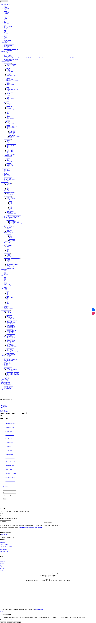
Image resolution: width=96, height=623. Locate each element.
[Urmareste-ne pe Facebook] (93, 309)
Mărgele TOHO (9, 431)
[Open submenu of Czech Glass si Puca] (10, 310)
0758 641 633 (4, 534)
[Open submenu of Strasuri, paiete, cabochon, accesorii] (20, 258)
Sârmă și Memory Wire (10, 461)
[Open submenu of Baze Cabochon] (11, 139)
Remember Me (7, 495)
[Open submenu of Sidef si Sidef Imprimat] (14, 192)
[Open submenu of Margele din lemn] (14, 220)
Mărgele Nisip (8, 446)
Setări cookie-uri (4, 0)
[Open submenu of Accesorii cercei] (11, 63)
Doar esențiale (10, 622)
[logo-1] (48, 398)
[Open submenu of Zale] (6, 102)
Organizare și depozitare (10, 473)
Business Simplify (39, 609)
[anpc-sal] (48, 607)
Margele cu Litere (9, 438)
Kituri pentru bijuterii (10, 477)
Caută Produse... (3, 513)
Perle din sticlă (8, 450)
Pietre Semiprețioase (9, 423)
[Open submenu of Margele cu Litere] (9, 168)
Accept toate (3, 622)
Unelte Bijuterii (8, 469)
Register (4, 501)
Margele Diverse (9, 442)
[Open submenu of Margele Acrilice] (11, 196)
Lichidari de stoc (9, 484)
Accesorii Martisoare (10, 481)
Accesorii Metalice (9, 435)
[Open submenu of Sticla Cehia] (9, 311)
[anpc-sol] (48, 598)
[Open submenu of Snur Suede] (9, 368)
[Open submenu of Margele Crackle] (11, 183)
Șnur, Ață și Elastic (9, 465)
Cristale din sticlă (9, 454)
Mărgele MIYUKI (9, 427)
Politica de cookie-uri (14, 619)
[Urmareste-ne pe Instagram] (93, 313)
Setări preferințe (17, 622)
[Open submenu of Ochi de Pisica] (10, 253)
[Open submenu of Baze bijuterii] (10, 73)
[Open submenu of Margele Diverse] (8, 182)
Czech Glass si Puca (9, 458)
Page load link (3, 611)
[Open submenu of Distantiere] (9, 121)
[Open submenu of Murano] (10, 235)
